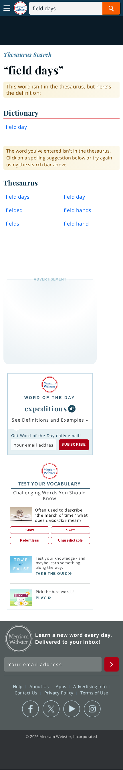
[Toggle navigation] (7, 8)
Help (18, 686)
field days (17, 196)
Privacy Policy (59, 693)
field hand (76, 223)
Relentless (29, 540)
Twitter (51, 709)
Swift (70, 530)
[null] (72, 408)
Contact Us (27, 693)
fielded (14, 210)
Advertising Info (90, 686)
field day (74, 196)
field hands (77, 210)
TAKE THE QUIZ (51, 574)
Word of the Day (49, 397)
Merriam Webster (19, 638)
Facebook (30, 709)
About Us (39, 686)
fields (12, 223)
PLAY (41, 598)
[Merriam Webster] (49, 384)
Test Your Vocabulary (49, 484)
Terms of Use (94, 693)
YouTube (71, 709)
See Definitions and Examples (48, 420)
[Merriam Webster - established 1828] (20, 8)
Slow (29, 530)
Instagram (92, 709)
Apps (62, 686)
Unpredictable (70, 540)
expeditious (46, 408)
